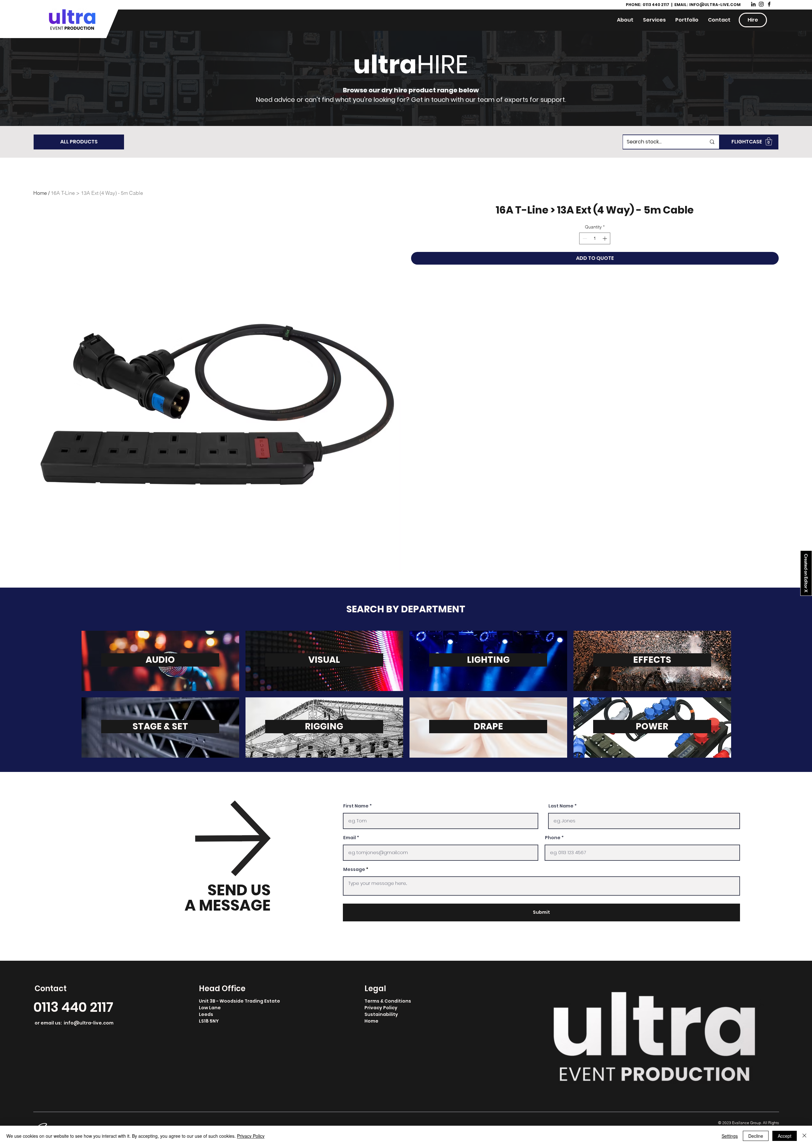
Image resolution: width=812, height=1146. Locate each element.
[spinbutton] (594, 238)
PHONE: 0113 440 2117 (648, 4)
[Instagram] (761, 4)
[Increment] (605, 238)
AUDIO (160, 660)
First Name (356, 806)
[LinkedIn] (753, 4)
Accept (784, 1136)
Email (349, 837)
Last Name (560, 806)
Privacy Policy (380, 1007)
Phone (552, 837)
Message (354, 869)
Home (40, 193)
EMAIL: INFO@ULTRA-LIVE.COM (707, 4)
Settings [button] (730, 1136)
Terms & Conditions (387, 1001)
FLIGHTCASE (746, 141)
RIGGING (324, 726)
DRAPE (488, 726)
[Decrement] (584, 238)
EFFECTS (652, 660)
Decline (755, 1136)
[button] (768, 141)
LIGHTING (488, 660)
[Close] (804, 1136)
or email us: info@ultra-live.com (74, 1023)
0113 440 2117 (73, 1007)
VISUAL (324, 660)
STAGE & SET (160, 726)
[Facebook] (769, 4)
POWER (652, 726)
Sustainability (381, 1014)
